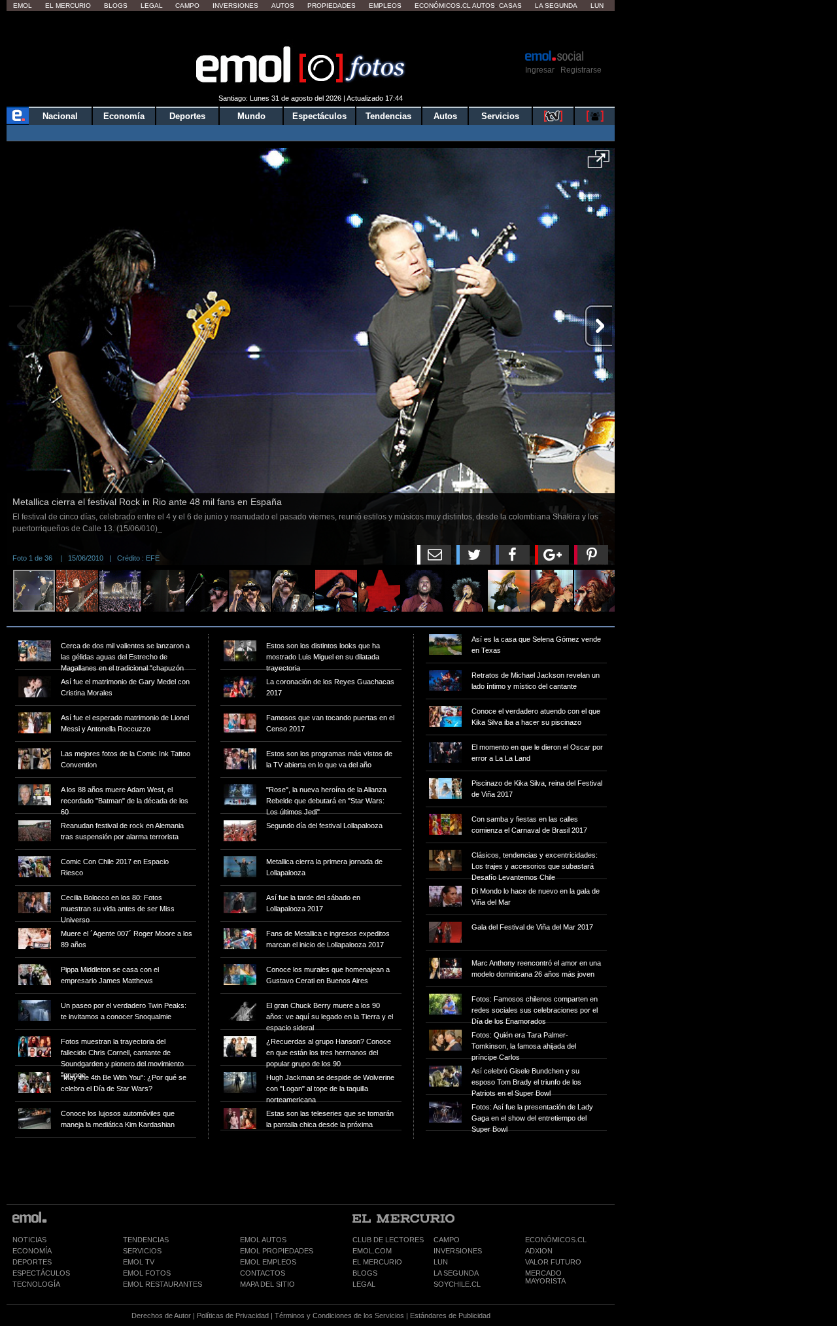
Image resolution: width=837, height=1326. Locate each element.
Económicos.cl (443, 5)
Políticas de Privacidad (233, 1315)
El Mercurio (68, 5)
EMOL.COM (372, 1251)
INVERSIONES (458, 1251)
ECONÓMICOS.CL (556, 1240)
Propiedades (331, 5)
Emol (22, 5)
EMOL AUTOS (263, 1240)
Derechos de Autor (161, 1315)
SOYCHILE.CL (457, 1284)
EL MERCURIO (377, 1262)
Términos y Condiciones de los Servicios (339, 1315)
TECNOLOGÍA (36, 1284)
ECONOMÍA (32, 1251)
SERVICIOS (142, 1251)
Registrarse (581, 70)
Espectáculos (319, 116)
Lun (597, 5)
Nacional (60, 116)
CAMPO (447, 1240)
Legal (152, 5)
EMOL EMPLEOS (268, 1262)
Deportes (187, 116)
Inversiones (235, 5)
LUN (441, 1262)
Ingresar (540, 70)
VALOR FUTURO (553, 1262)
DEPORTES (32, 1262)
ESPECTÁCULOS (41, 1273)
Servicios (500, 116)
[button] (598, 163)
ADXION (539, 1251)
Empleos (385, 5)
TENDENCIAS (146, 1240)
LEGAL (363, 1284)
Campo (187, 5)
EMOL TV (138, 1262)
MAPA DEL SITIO (267, 1284)
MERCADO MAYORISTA (545, 1277)
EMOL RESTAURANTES (162, 1284)
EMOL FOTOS (147, 1273)
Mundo (251, 116)
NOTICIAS (29, 1240)
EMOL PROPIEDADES (276, 1251)
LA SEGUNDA (456, 1273)
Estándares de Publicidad (450, 1315)
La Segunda (556, 5)
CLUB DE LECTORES (388, 1240)
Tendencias (388, 116)
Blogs (116, 5)
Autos (282, 5)
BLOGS (364, 1273)
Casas (510, 5)
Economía (124, 116)
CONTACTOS (262, 1273)
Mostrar (311, 29)
